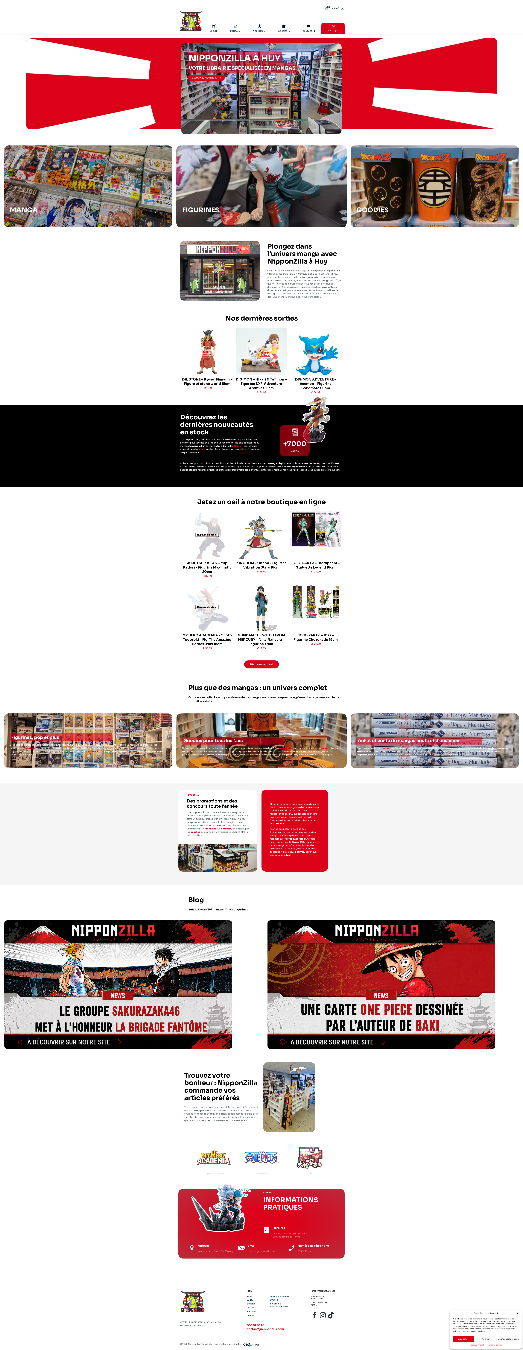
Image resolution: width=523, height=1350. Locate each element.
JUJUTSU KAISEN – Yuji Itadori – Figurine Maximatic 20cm (207, 567)
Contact (251, 1315)
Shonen (238, 446)
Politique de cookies (478, 1345)
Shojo (202, 449)
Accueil (250, 1296)
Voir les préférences (508, 1339)
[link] (118, 984)
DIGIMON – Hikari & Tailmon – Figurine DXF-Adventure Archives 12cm (261, 383)
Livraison (274, 1300)
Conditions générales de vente (279, 1305)
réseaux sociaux (296, 838)
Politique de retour (279, 1296)
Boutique (251, 1311)
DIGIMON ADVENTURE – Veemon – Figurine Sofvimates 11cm (315, 383)
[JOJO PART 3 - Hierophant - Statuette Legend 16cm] (315, 529)
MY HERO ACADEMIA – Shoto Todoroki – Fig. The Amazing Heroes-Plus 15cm (207, 639)
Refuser (486, 1339)
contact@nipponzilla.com (265, 1329)
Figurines (251, 1308)
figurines (29, 748)
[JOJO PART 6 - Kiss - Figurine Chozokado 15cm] (315, 601)
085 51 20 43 (255, 1325)
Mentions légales (495, 1345)
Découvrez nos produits (206, 78)
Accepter (463, 1339)
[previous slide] (185, 1160)
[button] (517, 1313)
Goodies (251, 1304)
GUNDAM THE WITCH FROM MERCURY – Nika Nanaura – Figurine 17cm (261, 639)
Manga (250, 1300)
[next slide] (337, 1160)
